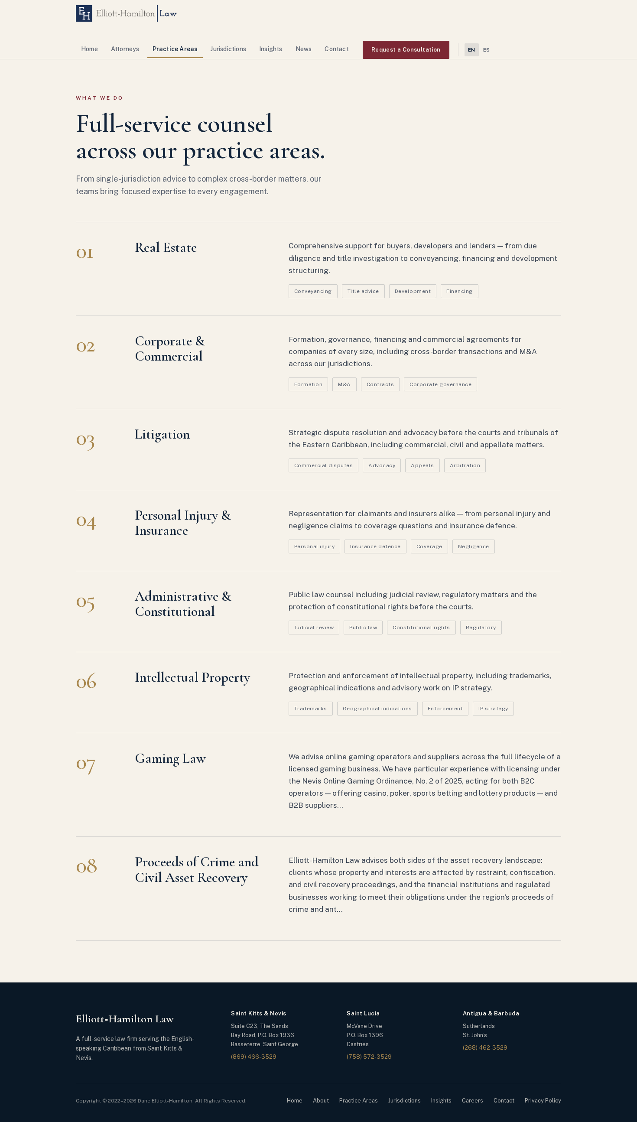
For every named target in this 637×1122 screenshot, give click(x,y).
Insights (271, 49)
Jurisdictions (228, 49)
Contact (336, 49)
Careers (472, 1100)
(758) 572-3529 (369, 1057)
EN (471, 50)
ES (486, 50)
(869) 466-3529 (253, 1057)
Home (89, 49)
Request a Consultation (406, 49)
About (321, 1100)
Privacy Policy (543, 1100)
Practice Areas (175, 49)
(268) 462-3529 (485, 1047)
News (304, 49)
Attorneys (125, 49)
